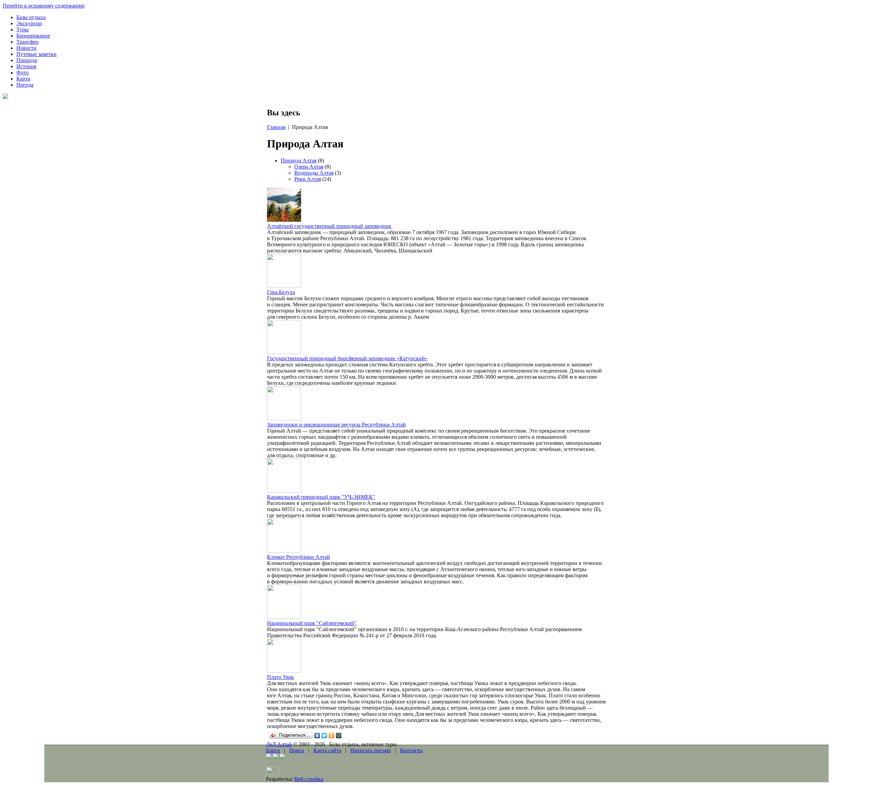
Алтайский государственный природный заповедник (329, 226)
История (26, 66)
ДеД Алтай (279, 744)
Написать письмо (370, 750)
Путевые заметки (36, 54)
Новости (26, 48)
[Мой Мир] (338, 735)
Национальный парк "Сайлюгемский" (312, 623)
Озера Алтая (308, 167)
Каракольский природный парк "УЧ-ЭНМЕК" (321, 497)
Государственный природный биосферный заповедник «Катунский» (347, 358)
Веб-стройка (308, 779)
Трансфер (27, 42)
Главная (276, 127)
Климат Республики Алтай (298, 557)
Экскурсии (29, 23)
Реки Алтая (307, 179)
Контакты (411, 750)
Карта (23, 79)
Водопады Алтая (314, 173)
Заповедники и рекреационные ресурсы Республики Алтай (336, 424)
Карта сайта (327, 750)
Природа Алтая (298, 160)
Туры (22, 29)
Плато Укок (280, 677)
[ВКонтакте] (317, 735)
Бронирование (33, 36)
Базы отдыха (31, 17)
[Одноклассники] (331, 735)
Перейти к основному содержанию (44, 6)
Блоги (273, 750)
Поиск (296, 750)
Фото (22, 72)
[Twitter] (324, 735)
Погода (24, 85)
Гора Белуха (281, 292)
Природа (26, 60)
